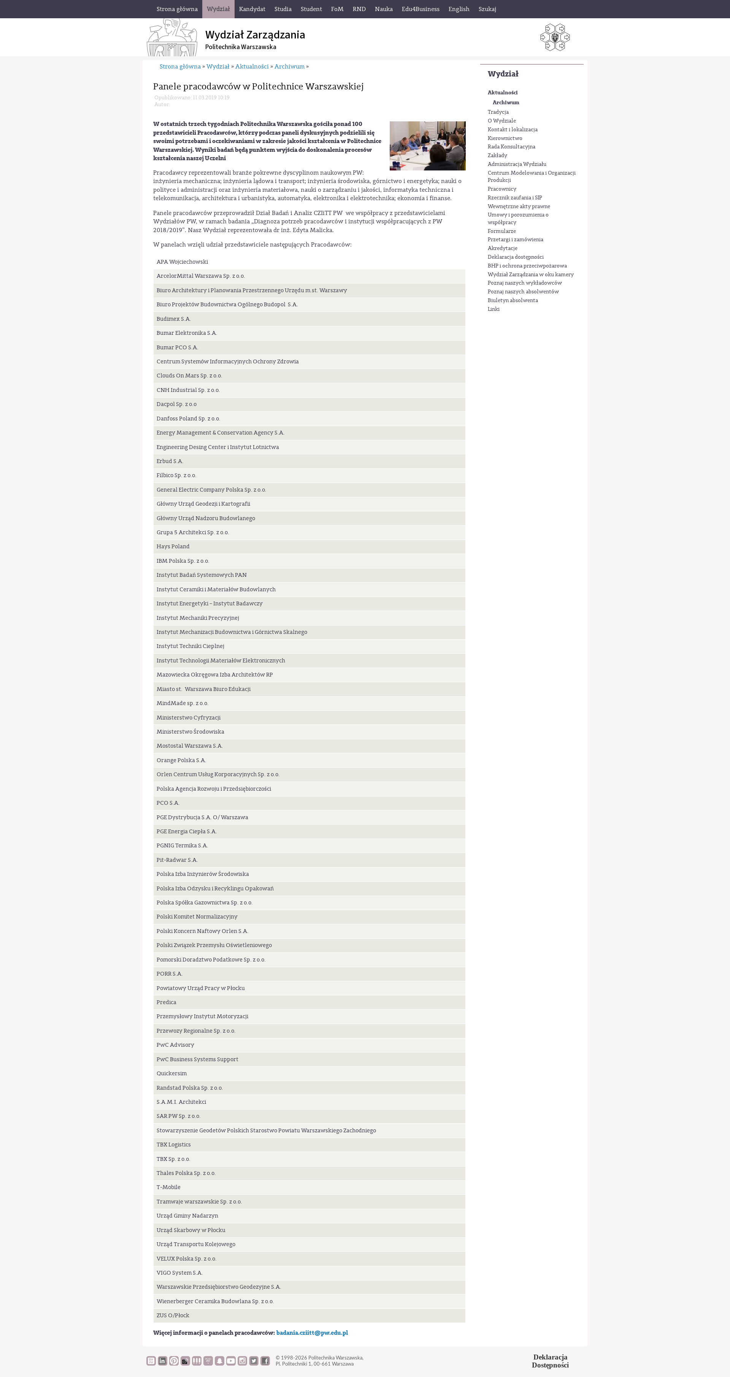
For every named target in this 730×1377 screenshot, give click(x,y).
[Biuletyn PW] (197, 1363)
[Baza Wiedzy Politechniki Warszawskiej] (151, 1363)
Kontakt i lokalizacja (513, 129)
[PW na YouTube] (231, 1363)
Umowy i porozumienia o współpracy (518, 219)
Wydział (503, 74)
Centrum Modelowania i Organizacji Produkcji (532, 177)
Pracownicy (502, 189)
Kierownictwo (505, 138)
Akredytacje (502, 248)
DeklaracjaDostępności (550, 1361)
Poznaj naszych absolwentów (523, 291)
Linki (494, 309)
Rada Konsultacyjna (511, 146)
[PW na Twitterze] (254, 1363)
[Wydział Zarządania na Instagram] (242, 1363)
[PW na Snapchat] (219, 1363)
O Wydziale (502, 121)
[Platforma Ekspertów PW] (185, 1363)
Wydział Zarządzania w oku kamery (531, 274)
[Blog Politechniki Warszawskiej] (208, 1363)
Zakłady (497, 155)
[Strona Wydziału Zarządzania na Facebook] (265, 1363)
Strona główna (180, 66)
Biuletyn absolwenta (513, 300)
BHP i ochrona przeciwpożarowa (527, 266)
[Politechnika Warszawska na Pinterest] (174, 1363)
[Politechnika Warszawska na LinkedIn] (162, 1363)
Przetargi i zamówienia (515, 239)
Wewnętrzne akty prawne (519, 206)
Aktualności (503, 92)
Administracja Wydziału (517, 164)
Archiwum (506, 102)
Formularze (502, 231)
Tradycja (498, 112)
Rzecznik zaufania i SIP (515, 197)
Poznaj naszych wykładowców (525, 283)
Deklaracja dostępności (516, 257)
